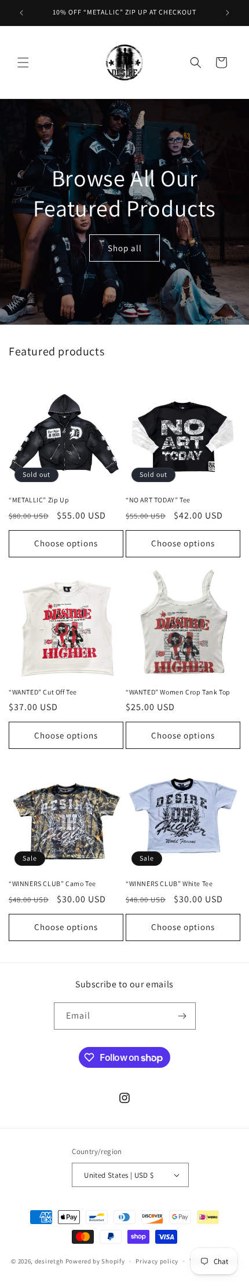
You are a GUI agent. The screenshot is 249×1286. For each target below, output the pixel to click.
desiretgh (49, 1261)
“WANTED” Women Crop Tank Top (178, 692)
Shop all (125, 247)
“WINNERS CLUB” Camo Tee (52, 883)
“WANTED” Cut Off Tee (43, 692)
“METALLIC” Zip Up (39, 499)
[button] (23, 62)
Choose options (66, 543)
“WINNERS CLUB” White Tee (169, 883)
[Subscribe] (182, 1016)
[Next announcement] (227, 12)
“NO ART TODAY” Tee (158, 499)
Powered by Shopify (95, 1261)
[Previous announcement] (21, 12)
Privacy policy (157, 1261)
